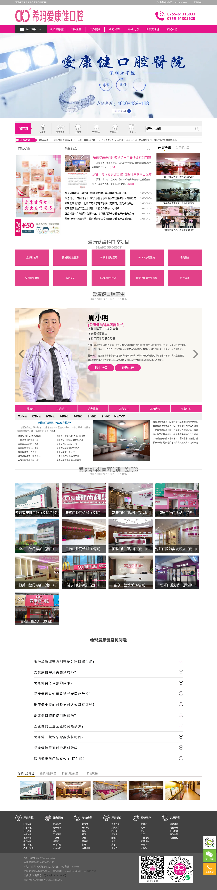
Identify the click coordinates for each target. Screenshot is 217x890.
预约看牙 (128, 380)
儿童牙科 (186, 408)
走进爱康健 (57, 29)
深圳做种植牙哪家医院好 (67, 448)
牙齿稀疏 (57, 845)
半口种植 (91, 416)
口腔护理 (174, 831)
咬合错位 (174, 838)
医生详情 (101, 380)
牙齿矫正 (61, 408)
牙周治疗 (155, 408)
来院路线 (171, 29)
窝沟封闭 (174, 834)
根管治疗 (146, 817)
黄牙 (113, 841)
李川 (95, 318)
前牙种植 (36, 416)
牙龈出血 (145, 841)
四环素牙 (115, 831)
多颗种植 (78, 416)
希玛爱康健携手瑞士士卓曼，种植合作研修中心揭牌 (92, 208)
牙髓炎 (144, 824)
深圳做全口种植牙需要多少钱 (69, 440)
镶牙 (84, 834)
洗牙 (143, 834)
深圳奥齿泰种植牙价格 (28, 444)
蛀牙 (143, 828)
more (148, 149)
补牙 (84, 838)
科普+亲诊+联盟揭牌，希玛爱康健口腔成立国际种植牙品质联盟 (98, 218)
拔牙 (143, 831)
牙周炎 (144, 845)
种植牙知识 (119, 416)
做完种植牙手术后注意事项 (68, 460)
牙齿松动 (145, 838)
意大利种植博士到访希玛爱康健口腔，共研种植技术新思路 (95, 193)
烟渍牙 (114, 838)
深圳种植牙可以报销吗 (28, 448)
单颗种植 (64, 416)
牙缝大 (56, 838)
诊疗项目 (31, 29)
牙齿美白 (124, 408)
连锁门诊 (133, 29)
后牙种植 (50, 416)
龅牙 (55, 831)
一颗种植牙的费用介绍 (28, 440)
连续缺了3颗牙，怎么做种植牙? (54, 423)
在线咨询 (25, 140)
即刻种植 (22, 416)
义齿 (84, 831)
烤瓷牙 (85, 824)
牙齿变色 (115, 824)
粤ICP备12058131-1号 (55, 875)
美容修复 (92, 408)
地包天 (56, 841)
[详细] (112, 167)
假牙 (84, 845)
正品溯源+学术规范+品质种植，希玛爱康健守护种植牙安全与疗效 (99, 213)
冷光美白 (115, 828)
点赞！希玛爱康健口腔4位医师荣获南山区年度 (122, 174)
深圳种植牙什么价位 (65, 452)
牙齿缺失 (86, 828)
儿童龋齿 (174, 824)
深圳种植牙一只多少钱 (28, 452)
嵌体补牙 (86, 848)
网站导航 (91, 871)
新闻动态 (114, 29)
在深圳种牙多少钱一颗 (28, 460)
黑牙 (113, 845)
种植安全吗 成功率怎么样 (29, 436)
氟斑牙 (114, 834)
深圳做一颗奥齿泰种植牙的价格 (70, 436)
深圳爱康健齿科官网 (49, 15)
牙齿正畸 (58, 817)
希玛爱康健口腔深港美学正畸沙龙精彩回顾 (122, 158)
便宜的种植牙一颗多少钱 (29, 456)
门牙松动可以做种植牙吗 (67, 456)
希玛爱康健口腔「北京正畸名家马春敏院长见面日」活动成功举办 (99, 203)
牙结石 (144, 848)
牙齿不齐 (57, 834)
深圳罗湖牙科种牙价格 (66, 444)
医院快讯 (164, 147)
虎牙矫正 (57, 828)
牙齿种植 (28, 817)
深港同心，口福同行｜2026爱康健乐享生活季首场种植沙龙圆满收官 (100, 198)
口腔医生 (76, 29)
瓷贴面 (114, 848)
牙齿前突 (57, 848)
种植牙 (31, 408)
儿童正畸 (174, 828)
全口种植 (105, 416)
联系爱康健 (152, 29)
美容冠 (85, 841)
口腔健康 (95, 29)
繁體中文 (198, 2)
